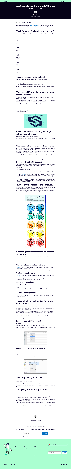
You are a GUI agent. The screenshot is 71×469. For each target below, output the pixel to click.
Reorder (33, 1)
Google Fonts (19, 288)
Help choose (28, 1)
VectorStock (19, 270)
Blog (34, 453)
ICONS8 (18, 278)
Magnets (15, 450)
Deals (37, 1)
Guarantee (35, 448)
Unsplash (18, 297)
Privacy (11, 464)
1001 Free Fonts (20, 286)
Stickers (15, 446)
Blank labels (15, 453)
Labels (15, 448)
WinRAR (31, 350)
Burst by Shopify (20, 295)
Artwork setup (26, 450)
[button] (12, 1)
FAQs (24, 446)
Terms (34, 436)
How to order (26, 455)
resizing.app (21, 171)
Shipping (25, 448)
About (35, 446)
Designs (15, 457)
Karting (35, 457)
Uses (14, 459)
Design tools (22, 1)
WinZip (27, 350)
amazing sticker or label (34, 25)
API (34, 455)
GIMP (19, 179)
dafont (18, 284)
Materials (17, 1)
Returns (25, 453)
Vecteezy (18, 267)
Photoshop (23, 174)
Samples (15, 455)
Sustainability (36, 450)
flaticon (18, 275)
